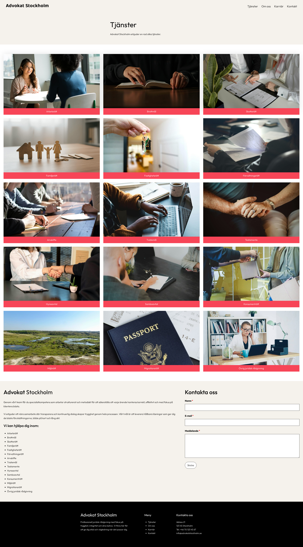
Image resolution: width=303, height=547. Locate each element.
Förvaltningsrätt (251, 175)
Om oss (151, 525)
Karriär (151, 529)
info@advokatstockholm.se (189, 533)
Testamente (251, 239)
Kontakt (151, 533)
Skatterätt (251, 111)
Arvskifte (51, 239)
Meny (147, 515)
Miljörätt (51, 368)
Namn (190, 400)
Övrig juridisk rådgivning (251, 368)
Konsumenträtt (251, 304)
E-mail (190, 415)
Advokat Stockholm (27, 6)
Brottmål (151, 111)
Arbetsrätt (51, 111)
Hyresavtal (51, 304)
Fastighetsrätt (151, 175)
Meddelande (193, 430)
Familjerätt (51, 175)
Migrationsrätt (151, 368)
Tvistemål (151, 239)
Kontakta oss (184, 515)
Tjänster (152, 522)
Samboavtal (151, 304)
